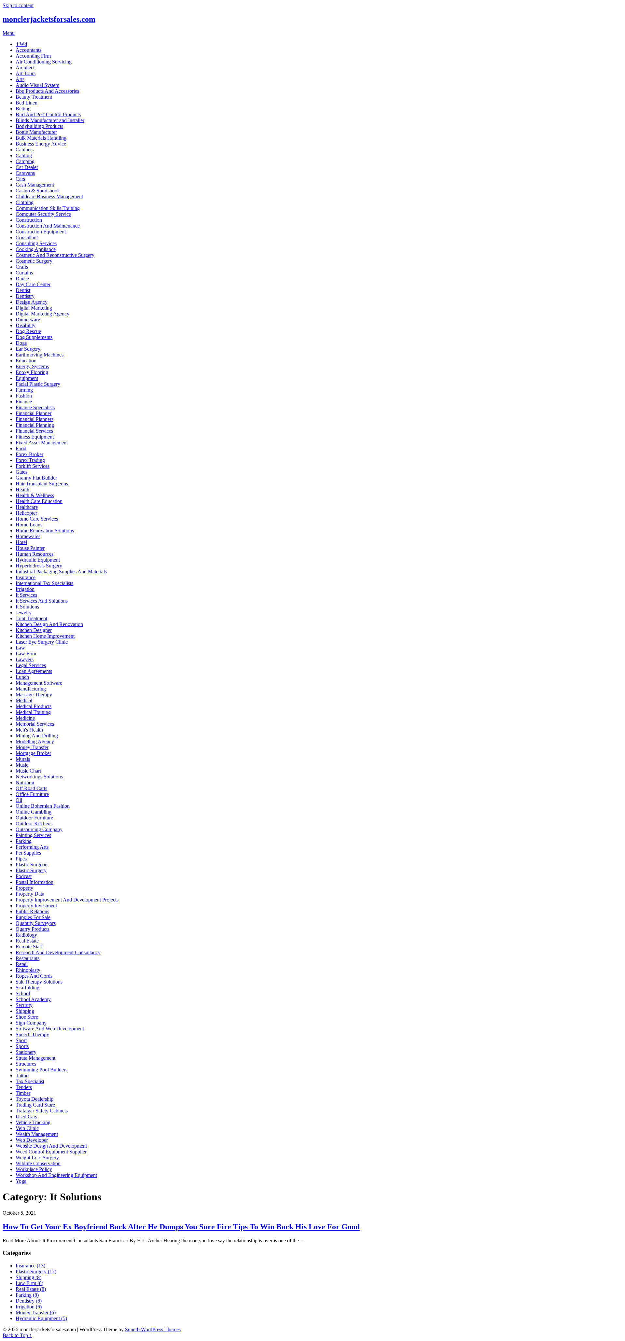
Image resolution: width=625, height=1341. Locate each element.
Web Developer (32, 1140)
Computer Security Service (43, 214)
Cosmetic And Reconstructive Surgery (55, 255)
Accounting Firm (33, 56)
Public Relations (32, 911)
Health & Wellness (35, 495)
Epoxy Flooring (32, 372)
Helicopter (26, 513)
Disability (25, 325)
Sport (21, 1040)
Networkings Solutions (39, 776)
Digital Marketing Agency (42, 313)
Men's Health (29, 730)
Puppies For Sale (33, 917)
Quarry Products (32, 929)
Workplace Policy (34, 1169)
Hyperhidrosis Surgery (39, 565)
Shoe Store (27, 1017)
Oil (19, 800)
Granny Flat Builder (36, 478)
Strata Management (35, 1058)
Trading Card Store (35, 1105)
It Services (26, 595)
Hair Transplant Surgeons (42, 483)
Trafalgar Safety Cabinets (42, 1110)
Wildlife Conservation (38, 1163)
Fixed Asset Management (42, 442)
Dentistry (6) (29, 1301)
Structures (26, 1064)
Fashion (24, 395)
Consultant (27, 237)
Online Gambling (33, 812)
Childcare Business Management (49, 196)
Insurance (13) (30, 1265)
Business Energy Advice (41, 144)
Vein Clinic (27, 1128)
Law (20, 647)
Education (26, 360)
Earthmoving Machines (39, 354)
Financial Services (34, 431)
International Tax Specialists (44, 583)
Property (24, 888)
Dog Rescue (28, 331)
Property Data (30, 894)
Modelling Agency (35, 741)
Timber (23, 1093)
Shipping (25, 1011)
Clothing (25, 202)
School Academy (33, 999)
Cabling (24, 155)
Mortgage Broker (33, 753)
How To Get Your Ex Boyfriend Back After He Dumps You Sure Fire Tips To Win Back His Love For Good (181, 1226)
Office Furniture (32, 794)
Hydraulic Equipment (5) (41, 1318)
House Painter (30, 548)
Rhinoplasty (28, 970)
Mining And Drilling (37, 735)
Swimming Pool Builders (41, 1069)
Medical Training (33, 712)
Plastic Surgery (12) (36, 1271)
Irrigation (25, 589)
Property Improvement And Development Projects (67, 899)
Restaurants (27, 958)
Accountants (28, 50)
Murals (23, 759)
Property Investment (36, 905)
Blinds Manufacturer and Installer (50, 120)
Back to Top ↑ (17, 1335)
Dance (22, 278)
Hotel (21, 542)
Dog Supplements (34, 337)
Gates (21, 472)
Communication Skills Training (48, 208)
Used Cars (26, 1116)
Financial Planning (35, 425)
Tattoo (22, 1075)
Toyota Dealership (34, 1099)
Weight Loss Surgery (37, 1157)
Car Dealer (27, 167)
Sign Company (31, 1023)
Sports (22, 1046)
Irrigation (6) (29, 1306)
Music (22, 765)
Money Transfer (32, 747)
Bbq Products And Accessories (47, 91)
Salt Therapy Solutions (39, 982)
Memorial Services (35, 724)
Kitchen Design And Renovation (49, 624)
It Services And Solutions (42, 601)
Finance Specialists (35, 407)
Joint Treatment (31, 618)
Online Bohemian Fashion (43, 806)
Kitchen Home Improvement (45, 636)
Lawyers (25, 659)
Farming (24, 390)
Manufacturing (31, 688)
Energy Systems (32, 366)
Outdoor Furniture (34, 817)
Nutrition (25, 782)
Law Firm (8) (29, 1283)
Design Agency (32, 302)
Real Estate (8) (31, 1289)
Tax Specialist (30, 1081)
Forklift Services (32, 466)
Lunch (22, 677)
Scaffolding (27, 987)
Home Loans (29, 524)
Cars (20, 179)
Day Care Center (33, 284)
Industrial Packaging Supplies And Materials (61, 571)
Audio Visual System (37, 85)
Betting (23, 108)
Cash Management (35, 185)
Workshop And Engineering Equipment (56, 1175)
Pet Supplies (28, 853)
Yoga (21, 1181)
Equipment (27, 378)
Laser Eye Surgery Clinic (42, 642)
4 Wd (21, 44)
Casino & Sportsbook (38, 190)
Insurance (25, 577)
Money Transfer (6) (36, 1312)
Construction (29, 220)
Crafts (22, 267)
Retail (22, 964)
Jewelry (24, 612)
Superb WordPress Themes (153, 1329)
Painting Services (33, 835)
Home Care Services (37, 519)
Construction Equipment (41, 231)
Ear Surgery (28, 349)
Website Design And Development (51, 1146)
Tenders (24, 1087)
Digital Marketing (34, 308)
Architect (25, 67)
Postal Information (34, 882)
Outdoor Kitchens (34, 823)
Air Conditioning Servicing (44, 61)
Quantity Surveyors (36, 923)
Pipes (21, 858)
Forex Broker (29, 454)
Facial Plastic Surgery (38, 384)
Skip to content (18, 5)
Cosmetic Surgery (34, 261)
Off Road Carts (31, 788)
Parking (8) (27, 1295)
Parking (24, 841)
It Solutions (27, 606)
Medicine (25, 718)
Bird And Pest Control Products (48, 114)
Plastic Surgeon (32, 864)
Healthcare (27, 507)
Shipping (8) (28, 1277)
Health (22, 489)
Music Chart (28, 771)
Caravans (25, 173)
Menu (9, 33)
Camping (25, 161)
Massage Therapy (34, 694)
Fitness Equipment (35, 437)
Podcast (24, 876)
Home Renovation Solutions (45, 530)
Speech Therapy (32, 1034)
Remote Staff (29, 946)
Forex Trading (30, 460)
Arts (20, 79)
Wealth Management (37, 1134)
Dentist (23, 290)
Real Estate (27, 940)
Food (21, 448)
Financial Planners (34, 419)
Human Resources (34, 554)
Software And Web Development (50, 1028)
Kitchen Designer (34, 630)
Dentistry (25, 296)
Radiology (26, 935)
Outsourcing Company (39, 829)
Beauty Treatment (34, 97)
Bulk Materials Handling (41, 138)
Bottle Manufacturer (36, 132)
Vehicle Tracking (33, 1122)
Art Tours (25, 73)
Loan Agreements (34, 671)
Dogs (21, 343)
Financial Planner (33, 413)
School (23, 993)
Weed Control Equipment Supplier (51, 1151)
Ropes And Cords (34, 976)
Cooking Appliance (36, 249)
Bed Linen (26, 102)
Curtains (24, 272)
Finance (24, 401)
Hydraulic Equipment (38, 560)
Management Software (39, 683)
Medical (24, 700)
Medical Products (33, 706)
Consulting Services (36, 243)
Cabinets (25, 149)
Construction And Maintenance (48, 226)
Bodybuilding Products (39, 126)
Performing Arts (32, 847)
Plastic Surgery (31, 870)
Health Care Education (39, 501)
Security (24, 1005)
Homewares (28, 536)
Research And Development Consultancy (58, 952)
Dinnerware (28, 319)
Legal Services (31, 665)
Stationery (26, 1052)
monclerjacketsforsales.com (49, 19)
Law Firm (26, 653)
